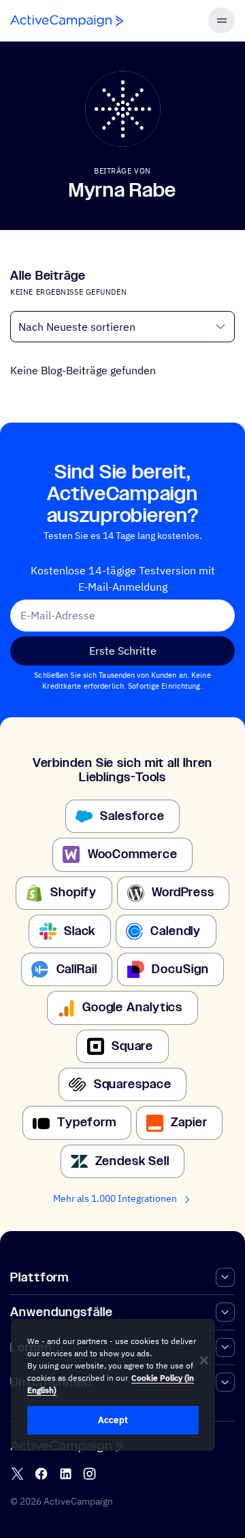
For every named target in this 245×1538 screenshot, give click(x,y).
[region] (113, 1385)
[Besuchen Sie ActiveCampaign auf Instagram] (89, 1474)
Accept (113, 1420)
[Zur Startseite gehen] (66, 21)
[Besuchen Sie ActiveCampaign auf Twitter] (17, 1474)
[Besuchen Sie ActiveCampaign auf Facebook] (41, 1474)
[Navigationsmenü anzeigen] (221, 20)
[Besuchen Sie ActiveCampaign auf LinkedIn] (66, 1474)
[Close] (204, 1360)
